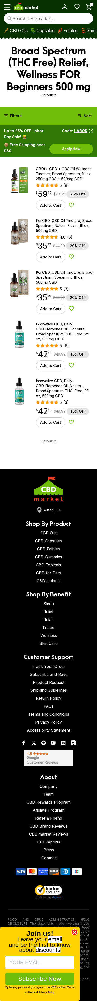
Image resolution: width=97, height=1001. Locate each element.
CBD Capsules (48, 540)
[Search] (9, 18)
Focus (48, 627)
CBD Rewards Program (49, 802)
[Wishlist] (75, 6)
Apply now (71, 149)
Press (48, 849)
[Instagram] (53, 744)
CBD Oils (18, 30)
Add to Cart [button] (50, 205)
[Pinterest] (43, 744)
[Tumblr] (73, 744)
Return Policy (48, 698)
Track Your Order (48, 666)
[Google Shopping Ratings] (48, 758)
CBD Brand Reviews (48, 826)
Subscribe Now (39, 978)
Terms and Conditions (48, 714)
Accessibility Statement (48, 730)
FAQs (48, 706)
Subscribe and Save (49, 674)
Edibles (70, 30)
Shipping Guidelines (48, 690)
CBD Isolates (49, 580)
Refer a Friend (48, 818)
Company (49, 786)
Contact (48, 857)
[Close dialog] (74, 932)
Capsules (45, 30)
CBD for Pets (48, 572)
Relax (48, 619)
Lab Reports (48, 842)
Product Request (48, 682)
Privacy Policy (48, 722)
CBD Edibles (48, 548)
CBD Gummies (48, 556)
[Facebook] (23, 744)
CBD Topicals (48, 564)
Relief (48, 611)
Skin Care (48, 643)
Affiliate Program (48, 810)
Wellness (48, 635)
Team (48, 794)
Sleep (48, 603)
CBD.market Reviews (48, 834)
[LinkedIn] (63, 744)
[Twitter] (33, 744)
